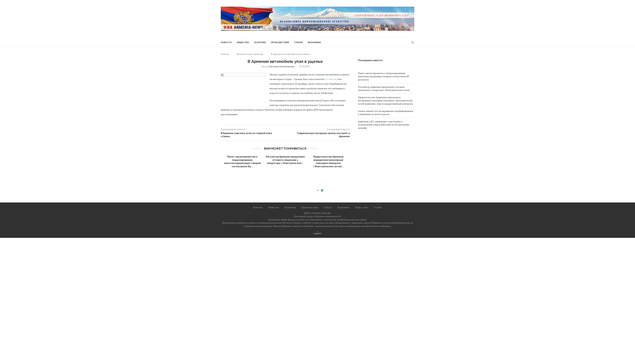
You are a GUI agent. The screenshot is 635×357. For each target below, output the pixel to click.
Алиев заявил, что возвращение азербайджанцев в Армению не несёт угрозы (385, 112)
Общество (242, 42)
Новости (226, 42)
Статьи (328, 207)
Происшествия (280, 42)
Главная (225, 54)
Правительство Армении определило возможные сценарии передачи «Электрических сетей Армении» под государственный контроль (385, 100)
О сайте (378, 207)
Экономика (314, 42)
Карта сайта (361, 207)
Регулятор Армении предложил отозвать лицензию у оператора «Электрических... (285, 159)
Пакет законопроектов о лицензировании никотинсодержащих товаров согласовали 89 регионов (383, 76)
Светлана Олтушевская (281, 66)
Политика (260, 42)
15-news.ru (330, 79)
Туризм (298, 42)
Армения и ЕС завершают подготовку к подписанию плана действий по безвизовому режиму (383, 124)
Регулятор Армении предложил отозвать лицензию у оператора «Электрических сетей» (384, 88)
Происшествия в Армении (249, 54)
